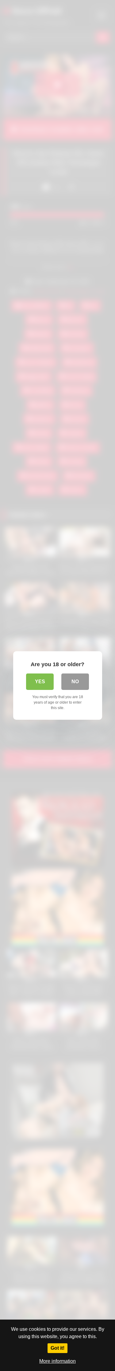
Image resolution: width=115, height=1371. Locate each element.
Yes (40, 681)
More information (57, 1361)
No (75, 681)
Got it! (57, 1348)
